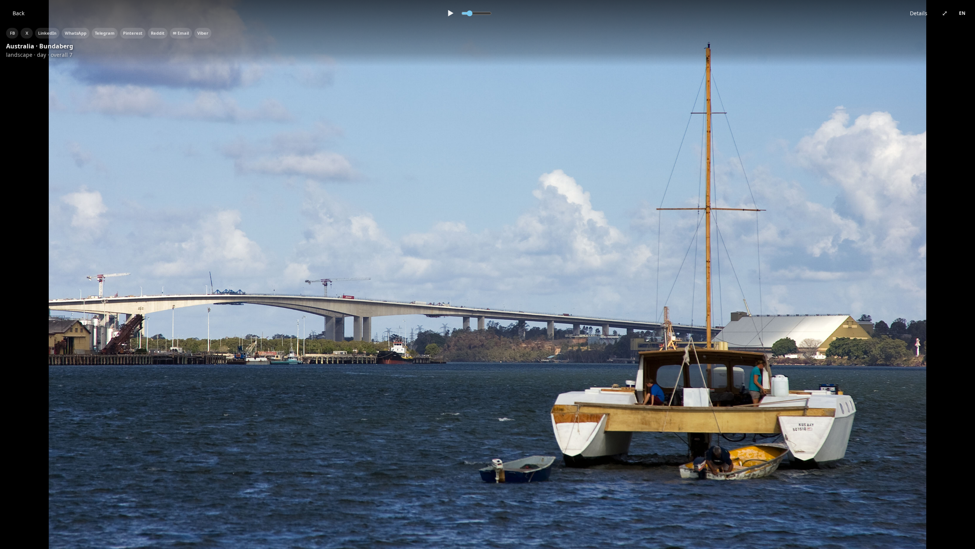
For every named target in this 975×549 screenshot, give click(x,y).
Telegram (105, 33)
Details (918, 13)
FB (12, 33)
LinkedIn (47, 33)
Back (18, 13)
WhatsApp (75, 33)
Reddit (158, 33)
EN (962, 13)
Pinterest (132, 33)
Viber (202, 33)
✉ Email (181, 33)
